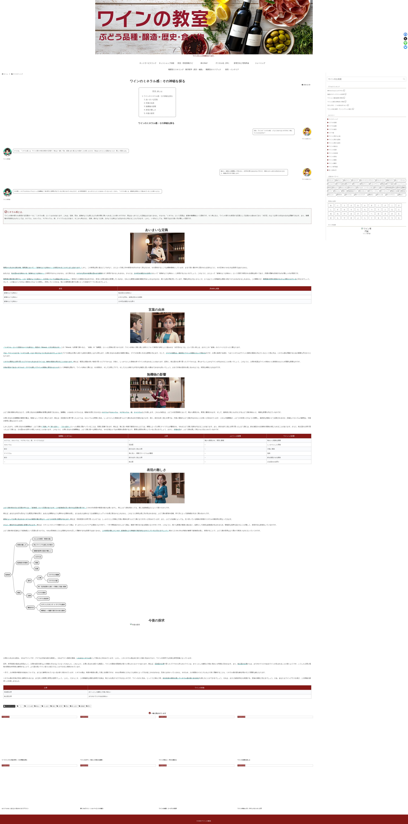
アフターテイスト (242, 755)
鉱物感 (82, 706)
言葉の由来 (150, 103)
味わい (38, 706)
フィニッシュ (259, 755)
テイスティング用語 (85, 755)
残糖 (12, 804)
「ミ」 (21, 706)
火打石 (60, 706)
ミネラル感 (29, 706)
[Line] (405, 43)
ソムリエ (241, 804)
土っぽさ (46, 706)
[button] (404, 79)
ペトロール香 (6, 755)
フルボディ (93, 755)
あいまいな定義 (152, 99)
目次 (154, 91)
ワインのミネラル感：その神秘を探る (158, 96)
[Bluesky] (405, 47)
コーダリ (162, 804)
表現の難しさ (151, 110)
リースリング (13, 755)
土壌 (19, 755)
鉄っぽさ (74, 706)
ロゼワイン (94, 804)
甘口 (172, 755)
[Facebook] (405, 34)
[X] (405, 39)
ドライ (162, 755)
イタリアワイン (6, 804)
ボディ (99, 755)
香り (89, 706)
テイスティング (10, 706)
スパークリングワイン (86, 804)
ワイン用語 (177, 804)
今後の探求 (150, 113)
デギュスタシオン (256, 804)
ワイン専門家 (366, 233)
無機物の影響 (151, 106)
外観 (99, 804)
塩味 (53, 706)
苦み (67, 706)
